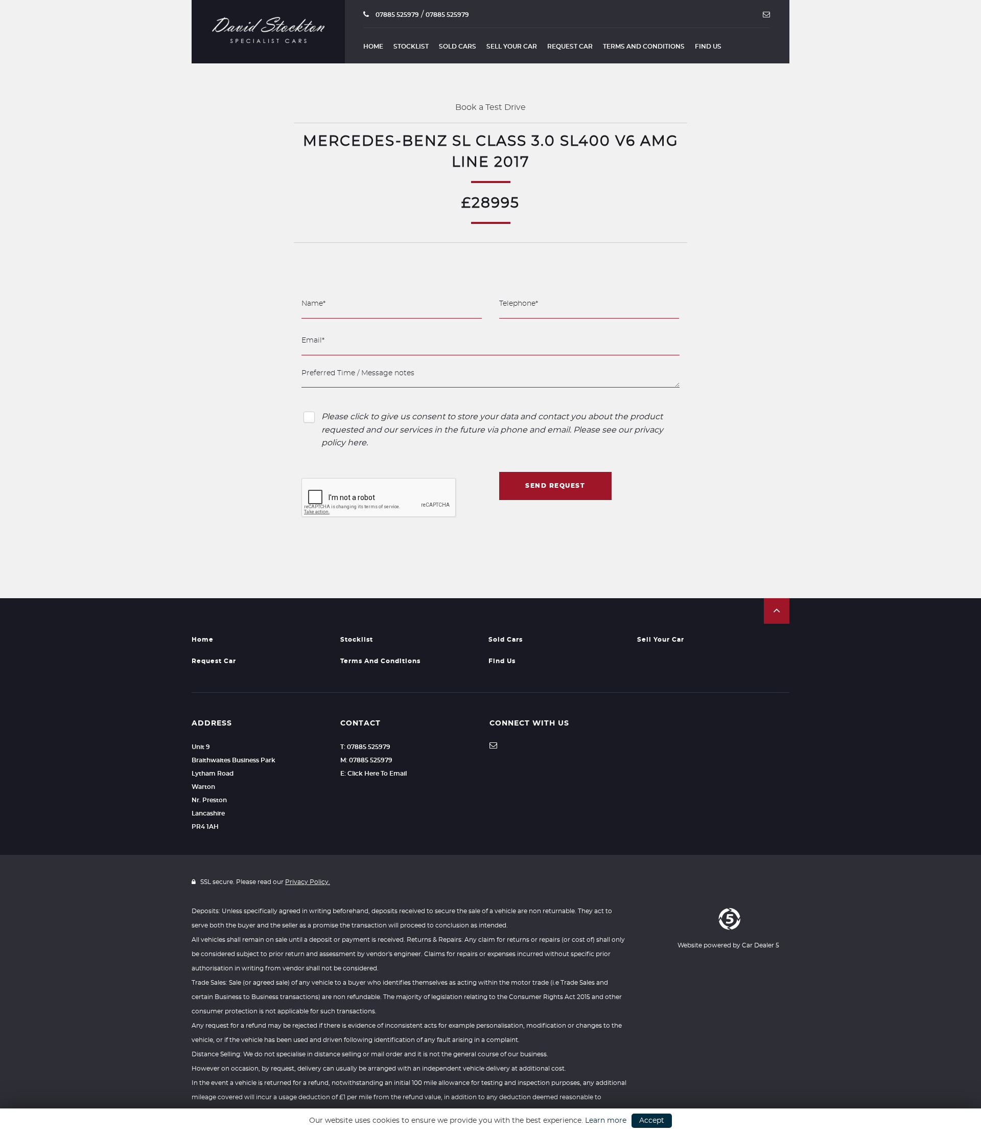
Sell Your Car (511, 46)
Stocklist (411, 46)
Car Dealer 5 (760, 945)
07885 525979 (396, 15)
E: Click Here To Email (373, 774)
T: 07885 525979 (365, 747)
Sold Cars (457, 46)
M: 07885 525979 (366, 760)
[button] (776, 611)
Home (373, 46)
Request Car (570, 46)
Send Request (555, 486)
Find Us (708, 46)
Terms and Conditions (644, 46)
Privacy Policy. (307, 882)
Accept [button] (651, 1120)
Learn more (605, 1120)
